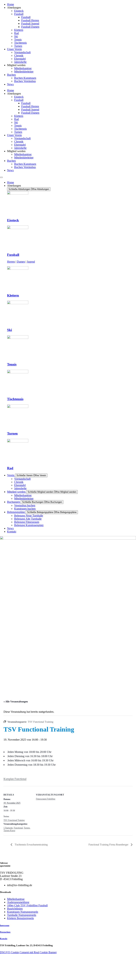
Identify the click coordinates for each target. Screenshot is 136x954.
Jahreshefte (20, 61)
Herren (11, 261)
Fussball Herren (30, 20)
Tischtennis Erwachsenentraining (31, 844)
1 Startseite (8, 828)
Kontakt (3, 938)
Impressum (4, 925)
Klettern (18, 29)
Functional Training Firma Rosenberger (109, 844)
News (10, 84)
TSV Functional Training (14, 820)
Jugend (31, 261)
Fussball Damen (30, 26)
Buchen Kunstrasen (25, 77)
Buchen (11, 74)
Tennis (18, 39)
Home (10, 4)
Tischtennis (20, 42)
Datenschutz (5, 932)
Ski (16, 36)
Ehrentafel (20, 58)
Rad (16, 33)
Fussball (18, 13)
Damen (21, 261)
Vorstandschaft (22, 52)
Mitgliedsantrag (23, 68)
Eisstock (19, 10)
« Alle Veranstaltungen (16, 701)
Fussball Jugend (30, 23)
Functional (18, 828)
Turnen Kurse (9, 830)
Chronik (18, 55)
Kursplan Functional (15, 778)
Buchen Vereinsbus (25, 81)
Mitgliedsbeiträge (23, 71)
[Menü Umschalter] (1, 177)
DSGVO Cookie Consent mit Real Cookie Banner (28, 952)
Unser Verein (14, 49)
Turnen (18, 45)
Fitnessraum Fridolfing (45, 799)
